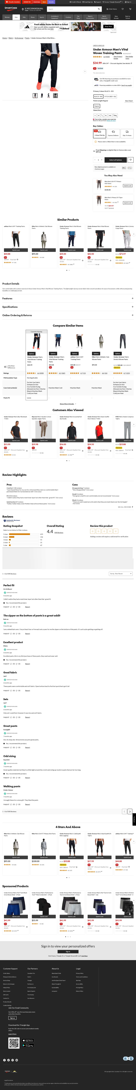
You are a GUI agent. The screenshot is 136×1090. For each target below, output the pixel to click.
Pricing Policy (79, 987)
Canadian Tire (31, 973)
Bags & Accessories (90, 17)
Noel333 (6, 760)
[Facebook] (4, 1060)
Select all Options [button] (115, 160)
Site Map (78, 980)
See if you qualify (126, 85)
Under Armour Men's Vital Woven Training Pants (110, 51)
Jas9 (4, 676)
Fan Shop (78, 17)
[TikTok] (8, 1060)
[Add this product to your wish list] (131, 160)
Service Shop (6, 980)
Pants (27, 38)
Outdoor (68, 17)
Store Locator (6, 991)
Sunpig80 (6, 729)
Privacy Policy (79, 973)
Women (7, 17)
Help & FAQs (6, 987)
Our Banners (30, 998)
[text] (16, 262)
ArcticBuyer (7, 589)
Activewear (19, 38)
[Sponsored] (68, 26)
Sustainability (55, 987)
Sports (42, 17)
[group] (14, 257)
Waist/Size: (97, 110)
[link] (102, 57)
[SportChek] (36, 2)
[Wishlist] (123, 9)
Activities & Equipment (54, 17)
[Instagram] (12, 1060)
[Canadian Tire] (27, 2)
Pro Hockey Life (31, 987)
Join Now (84, 956)
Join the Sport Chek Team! (59, 980)
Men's (11, 38)
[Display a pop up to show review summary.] (118, 202)
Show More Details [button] (67, 404)
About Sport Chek (56, 973)
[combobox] (122, 573)
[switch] (7, 366)
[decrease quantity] (95, 160)
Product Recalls (7, 1002)
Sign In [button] (129, 2)
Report (27, 607)
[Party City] (51, 2)
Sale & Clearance (104, 17)
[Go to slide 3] (48, 95)
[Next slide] (134, 234)
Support (98, 2)
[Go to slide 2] (42, 95)
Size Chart (129, 101)
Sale (95, 68)
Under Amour (8, 790)
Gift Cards (6, 994)
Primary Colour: (99, 91)
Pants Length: (98, 101)
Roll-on (5, 619)
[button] (99, 9)
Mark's (29, 977)
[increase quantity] (102, 160)
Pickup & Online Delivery (9, 977)
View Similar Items (129, 57)
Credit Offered (76, 2)
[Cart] (130, 9)
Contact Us (6, 998)
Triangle (29, 980)
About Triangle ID (56, 984)
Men (16, 17)
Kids (24, 17)
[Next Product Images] (85, 71)
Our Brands (55, 977)
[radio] (98, 96)
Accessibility (79, 984)
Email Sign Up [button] (88, 2)
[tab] (99, 133)
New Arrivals (116, 17)
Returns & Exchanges (9, 984)
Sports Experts (31, 991)
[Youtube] (16, 1060)
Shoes (33, 17)
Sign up (12, 1018)
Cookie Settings (7, 1005)
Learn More (12, 1034)
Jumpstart (54, 991)
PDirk (5, 646)
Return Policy (79, 991)
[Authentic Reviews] (12, 520)
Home (4, 38)
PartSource (30, 984)
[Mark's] (44, 2)
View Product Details (118, 57)
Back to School (127, 17)
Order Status (113, 9)
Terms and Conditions (82, 977)
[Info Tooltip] (131, 63)
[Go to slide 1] (35, 95)
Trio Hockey (30, 994)
